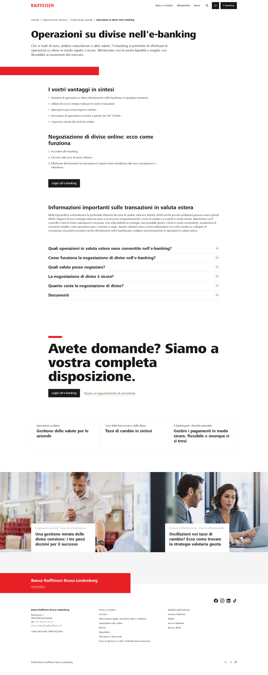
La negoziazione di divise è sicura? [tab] (81, 276)
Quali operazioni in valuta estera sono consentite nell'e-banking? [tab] (110, 248)
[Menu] (215, 5)
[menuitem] (164, 5)
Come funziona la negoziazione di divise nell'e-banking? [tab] (102, 257)
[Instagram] (222, 601)
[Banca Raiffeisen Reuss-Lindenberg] (42, 5)
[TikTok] (235, 601)
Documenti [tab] (58, 295)
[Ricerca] (207, 5)
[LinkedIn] (228, 601)
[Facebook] (216, 601)
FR (231, 662)
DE (225, 662)
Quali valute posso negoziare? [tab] (76, 267)
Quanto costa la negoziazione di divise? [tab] (86, 285)
